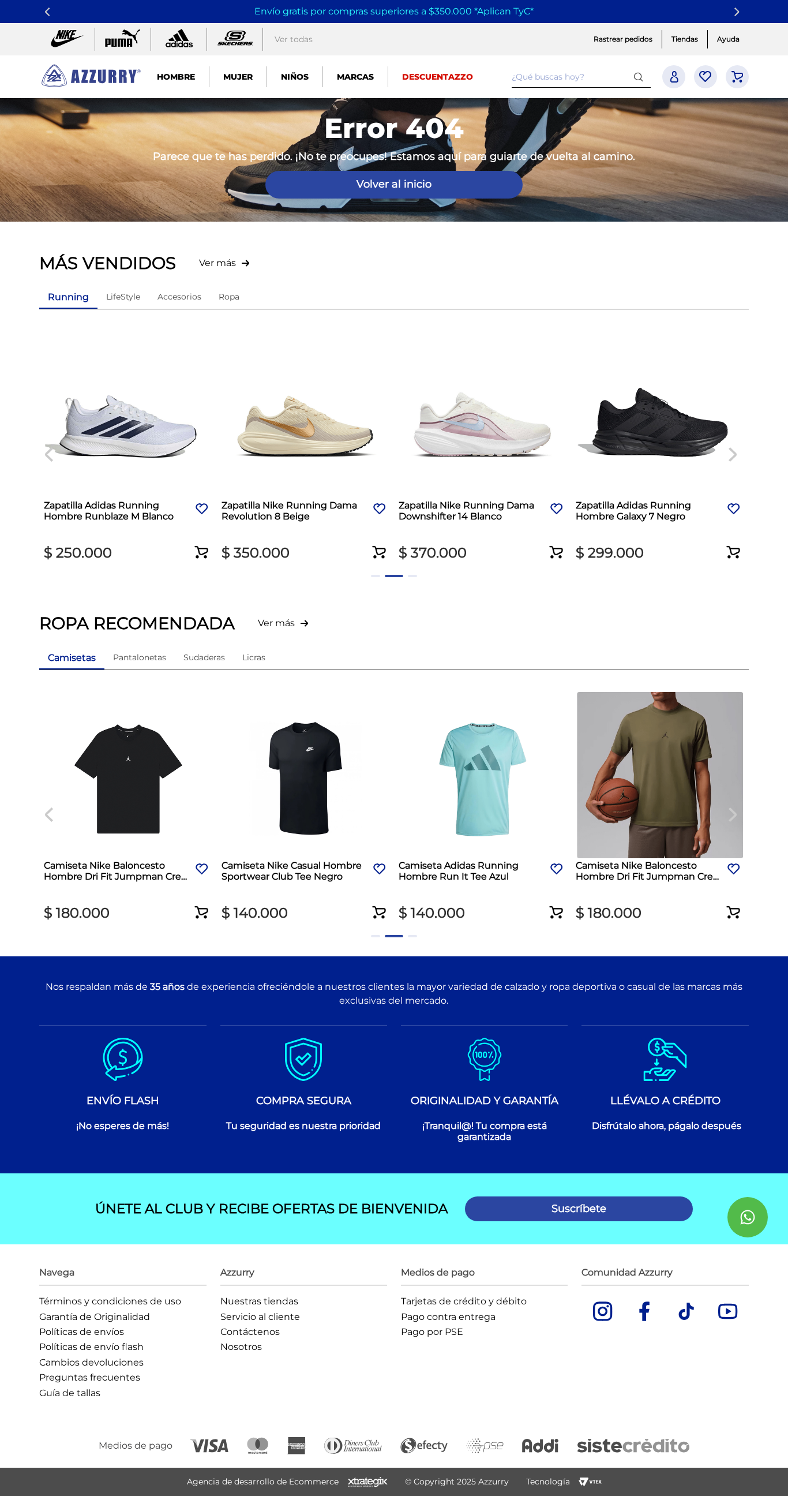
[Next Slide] (738, 12)
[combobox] (581, 77)
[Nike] (67, 39)
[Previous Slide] (49, 12)
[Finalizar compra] (737, 76)
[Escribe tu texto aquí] (235, 39)
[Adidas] (179, 39)
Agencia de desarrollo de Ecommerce (263, 1481)
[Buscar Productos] (641, 76)
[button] (202, 544)
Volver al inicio (394, 184)
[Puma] (123, 39)
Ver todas (294, 39)
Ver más (217, 262)
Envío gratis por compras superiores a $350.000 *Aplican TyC (392, 11)
